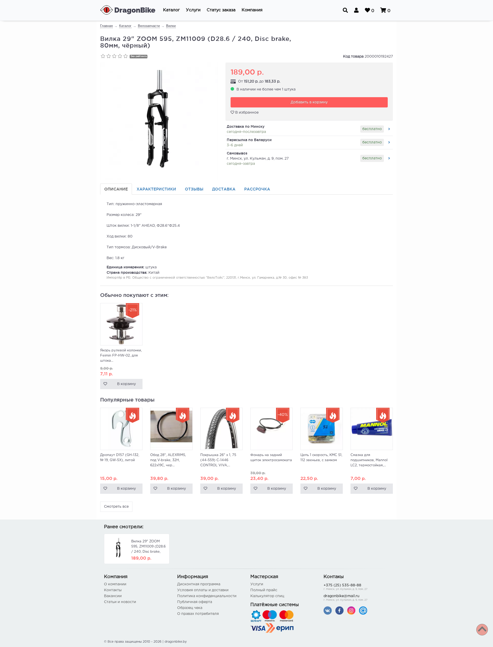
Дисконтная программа (198, 584)
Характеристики (156, 189)
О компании (115, 584)
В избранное (246, 112)
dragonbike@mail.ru (345, 598)
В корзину (126, 384)
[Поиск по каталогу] (345, 10)
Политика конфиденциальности (206, 596)
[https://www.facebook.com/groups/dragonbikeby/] (339, 610)
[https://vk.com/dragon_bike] (328, 610)
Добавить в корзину (309, 102)
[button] (171, 10)
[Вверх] (482, 629)
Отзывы (194, 189)
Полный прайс (263, 590)
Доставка (223, 189)
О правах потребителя (198, 613)
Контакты (113, 590)
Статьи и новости (120, 602)
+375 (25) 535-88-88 (345, 587)
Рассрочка (257, 189)
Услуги (256, 584)
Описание (116, 189)
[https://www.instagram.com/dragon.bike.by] (351, 610)
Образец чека (189, 607)
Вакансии (113, 596)
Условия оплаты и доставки (203, 590)
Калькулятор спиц (267, 596)
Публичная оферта (194, 602)
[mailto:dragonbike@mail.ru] (363, 610)
